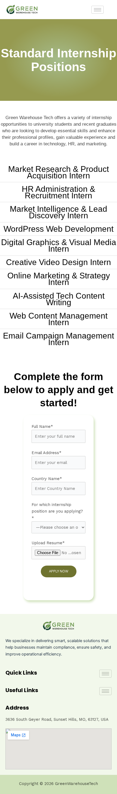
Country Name (47, 478)
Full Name (42, 426)
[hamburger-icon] (97, 10)
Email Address (46, 452)
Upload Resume (48, 542)
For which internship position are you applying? (57, 511)
